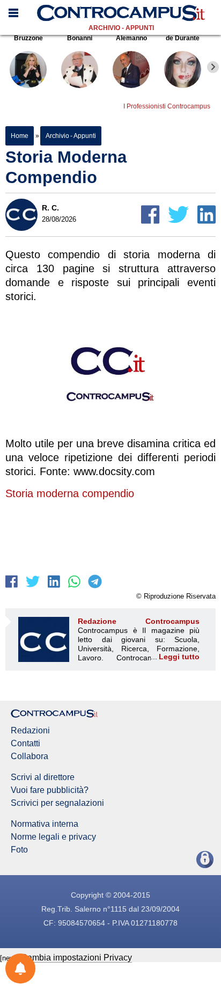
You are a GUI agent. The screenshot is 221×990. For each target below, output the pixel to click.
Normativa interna (44, 824)
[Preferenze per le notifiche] (20, 968)
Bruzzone (28, 38)
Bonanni (79, 38)
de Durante (183, 38)
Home (19, 136)
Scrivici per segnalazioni (57, 803)
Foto (19, 850)
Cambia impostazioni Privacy (76, 957)
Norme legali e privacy (53, 837)
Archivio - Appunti (121, 28)
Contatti (25, 743)
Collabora (29, 756)
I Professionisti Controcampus (166, 106)
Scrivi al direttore (43, 777)
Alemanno (131, 38)
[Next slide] (213, 67)
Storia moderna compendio (69, 493)
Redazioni (30, 730)
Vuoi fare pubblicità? (50, 790)
